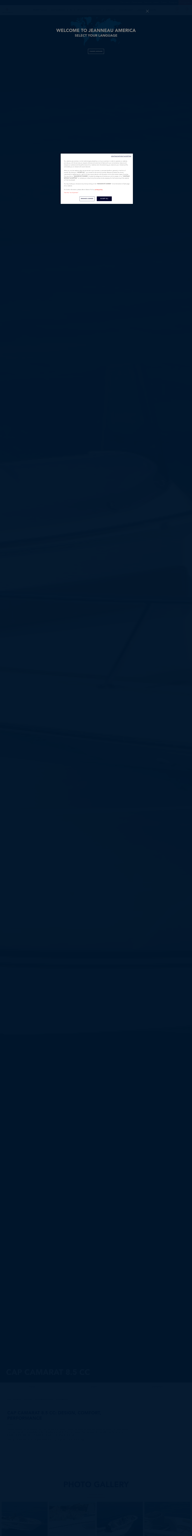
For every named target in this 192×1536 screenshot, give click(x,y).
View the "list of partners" (71, 192)
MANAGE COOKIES (87, 198)
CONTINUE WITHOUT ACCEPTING (121, 156)
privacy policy (98, 189)
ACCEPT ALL (104, 198)
